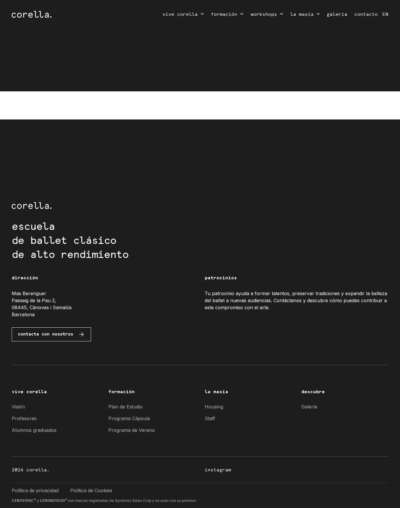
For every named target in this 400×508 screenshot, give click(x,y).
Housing (214, 407)
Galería (337, 14)
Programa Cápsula (129, 418)
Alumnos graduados (34, 430)
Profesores (24, 418)
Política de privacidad (35, 490)
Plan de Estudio (125, 407)
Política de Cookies (91, 490)
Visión (18, 407)
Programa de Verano (131, 430)
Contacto (366, 14)
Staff (210, 418)
